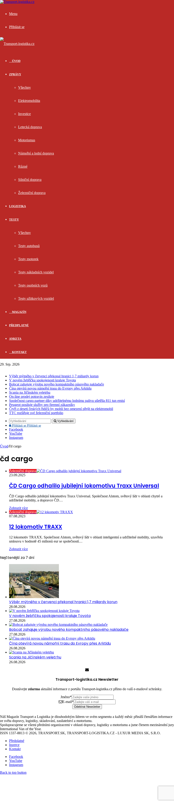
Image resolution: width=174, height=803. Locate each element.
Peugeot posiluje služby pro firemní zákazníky (42, 405)
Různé (22, 166)
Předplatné (19, 325)
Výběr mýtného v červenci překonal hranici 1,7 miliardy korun (54, 376)
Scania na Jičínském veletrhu (29, 392)
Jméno (66, 697)
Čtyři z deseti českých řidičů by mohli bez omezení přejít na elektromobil (61, 409)
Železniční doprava (32, 193)
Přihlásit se (26, 425)
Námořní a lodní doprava (36, 153)
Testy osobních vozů (33, 285)
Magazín (18, 312)
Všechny (24, 87)
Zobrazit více (18, 508)
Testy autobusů (29, 246)
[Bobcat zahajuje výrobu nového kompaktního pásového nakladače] (58, 624)
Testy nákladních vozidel (36, 272)
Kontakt (19, 352)
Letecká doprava (30, 127)
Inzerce (14, 745)
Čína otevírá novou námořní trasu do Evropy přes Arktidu (50, 388)
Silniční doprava (29, 180)
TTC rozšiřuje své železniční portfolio (36, 413)
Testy (14, 219)
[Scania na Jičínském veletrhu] (31, 652)
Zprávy (15, 74)
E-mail (68, 702)
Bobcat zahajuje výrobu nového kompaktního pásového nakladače (56, 384)
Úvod (4, 446)
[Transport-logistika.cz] (17, 44)
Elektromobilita (29, 101)
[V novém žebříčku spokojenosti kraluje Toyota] (44, 611)
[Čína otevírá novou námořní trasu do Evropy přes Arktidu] (52, 638)
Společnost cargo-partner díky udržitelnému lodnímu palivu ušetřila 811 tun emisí (67, 401)
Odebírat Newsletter (87, 706)
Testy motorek (28, 259)
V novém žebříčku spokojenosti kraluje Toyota (42, 380)
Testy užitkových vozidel (36, 298)
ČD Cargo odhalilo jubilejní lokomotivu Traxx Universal (84, 485)
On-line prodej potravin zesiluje (31, 396)
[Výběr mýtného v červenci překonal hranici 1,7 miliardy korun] (34, 597)
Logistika (17, 206)
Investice (24, 114)
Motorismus (26, 140)
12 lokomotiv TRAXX (35, 526)
